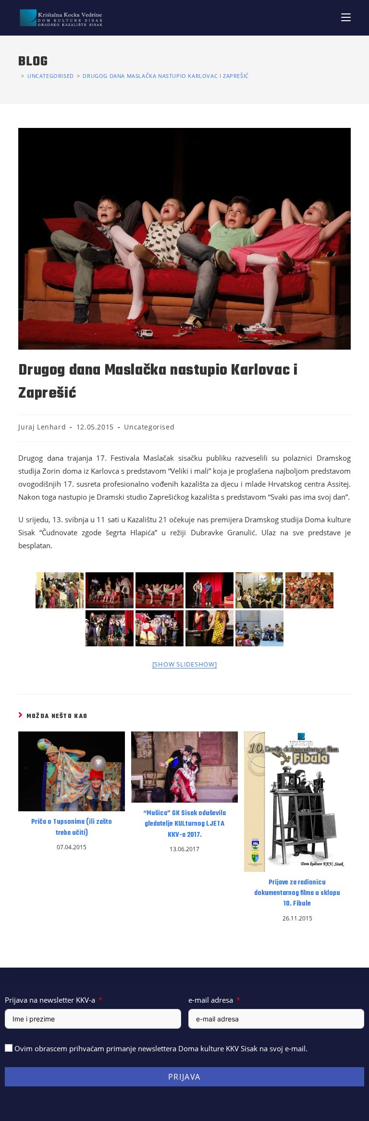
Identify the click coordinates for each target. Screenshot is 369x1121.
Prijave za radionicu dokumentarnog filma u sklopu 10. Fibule (297, 894)
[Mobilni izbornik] (346, 17)
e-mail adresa (210, 1000)
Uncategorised (149, 426)
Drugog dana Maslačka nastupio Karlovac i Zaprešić (165, 75)
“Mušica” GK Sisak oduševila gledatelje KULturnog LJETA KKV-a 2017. (184, 824)
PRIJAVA (184, 1076)
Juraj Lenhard (42, 426)
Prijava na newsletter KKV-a (50, 1000)
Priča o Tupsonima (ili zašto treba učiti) (71, 827)
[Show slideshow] (184, 664)
